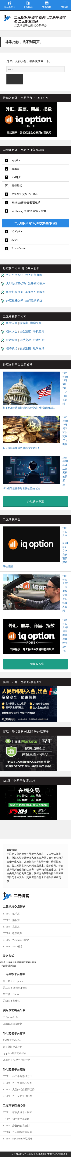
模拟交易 (35, 323)
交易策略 (46, 7)
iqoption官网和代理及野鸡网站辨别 (35, 547)
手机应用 (38, 331)
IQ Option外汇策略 (17, 1138)
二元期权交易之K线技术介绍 (65, 593)
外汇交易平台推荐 (17, 1095)
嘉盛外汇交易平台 (13, 1046)
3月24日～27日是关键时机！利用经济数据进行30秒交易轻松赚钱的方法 (35, 390)
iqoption (16, 160)
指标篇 (11, 920)
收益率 (24, 323)
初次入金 (11, 331)
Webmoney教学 (16, 939)
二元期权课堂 (35, 663)
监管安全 (11, 323)
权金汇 (16, 240)
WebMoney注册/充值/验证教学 (29, 211)
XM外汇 (16, 177)
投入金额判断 (33, 275)
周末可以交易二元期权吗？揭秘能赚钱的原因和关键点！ (35, 433)
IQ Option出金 (10, 1017)
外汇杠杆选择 (14, 300)
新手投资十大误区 (17, 1112)
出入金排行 (9, 7)
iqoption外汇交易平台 (15, 1053)
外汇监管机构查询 (17, 1082)
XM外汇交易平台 (12, 1040)
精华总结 (11, 348)
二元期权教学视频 (17, 1132)
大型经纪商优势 (16, 283)
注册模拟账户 (36, 283)
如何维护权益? (34, 300)
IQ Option (17, 231)
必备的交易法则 (16, 1125)
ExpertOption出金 (12, 1023)
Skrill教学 (13, 946)
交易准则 (25, 348)
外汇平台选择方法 (17, 1076)
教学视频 (38, 348)
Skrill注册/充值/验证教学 (26, 202)
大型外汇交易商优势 (18, 1089)
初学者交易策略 (16, 1119)
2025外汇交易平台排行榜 (16, 1059)
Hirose (11, 994)
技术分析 (38, 340)
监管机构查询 (14, 292)
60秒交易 (25, 340)
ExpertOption (19, 248)
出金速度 (25, 331)
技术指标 (11, 340)
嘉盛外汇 (17, 185)
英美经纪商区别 (35, 292)
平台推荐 (28, 7)
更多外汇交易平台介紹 (25, 194)
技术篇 (11, 913)
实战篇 (11, 926)
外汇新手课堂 (35, 501)
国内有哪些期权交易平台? (65, 635)
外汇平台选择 (14, 275)
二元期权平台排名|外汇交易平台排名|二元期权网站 (40, 19)
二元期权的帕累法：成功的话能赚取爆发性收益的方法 (35, 473)
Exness (15, 168)
